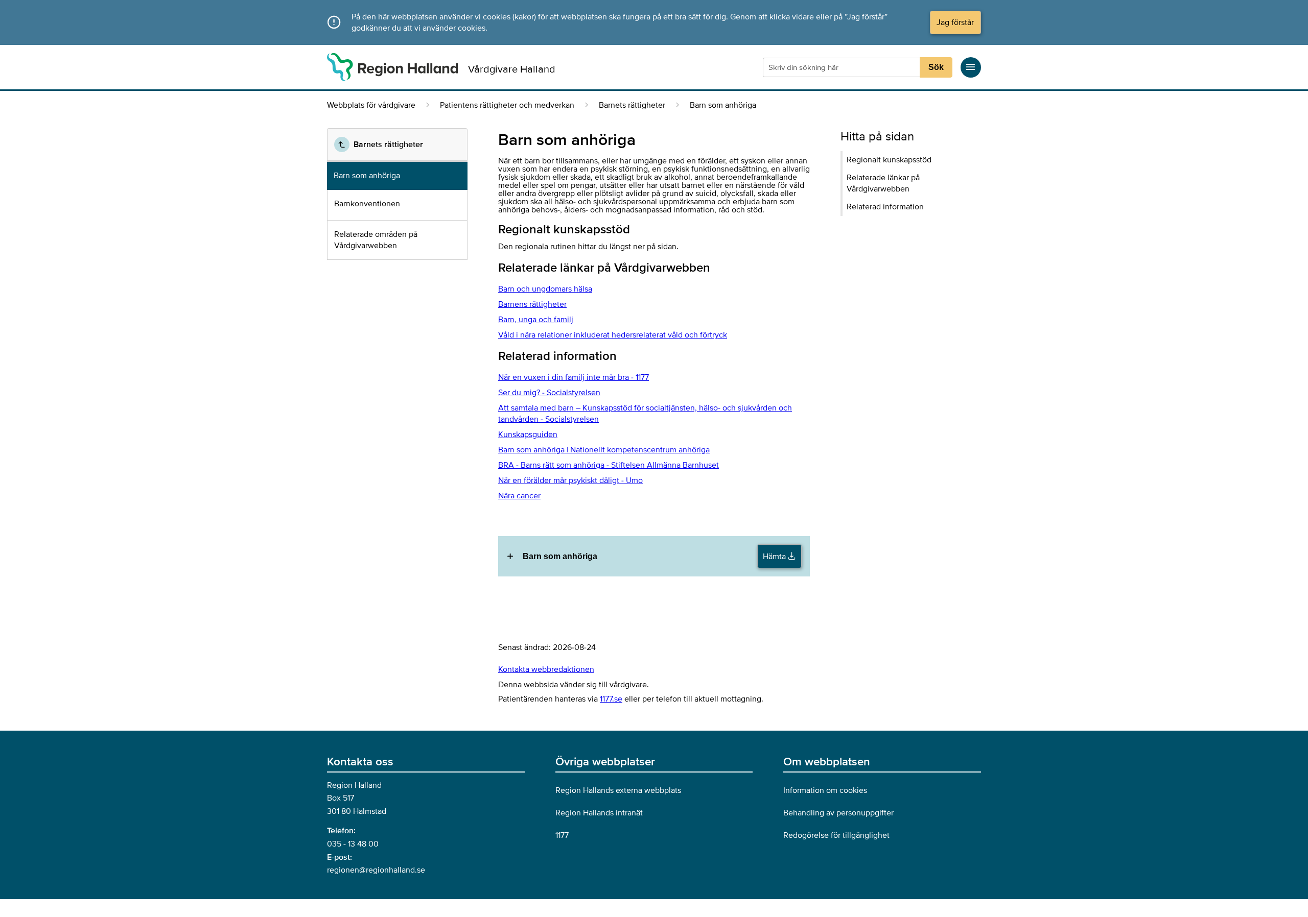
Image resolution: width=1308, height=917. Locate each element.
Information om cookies (825, 790)
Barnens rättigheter (532, 304)
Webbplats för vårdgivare (371, 105)
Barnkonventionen (367, 204)
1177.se (611, 699)
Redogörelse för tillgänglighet (836, 835)
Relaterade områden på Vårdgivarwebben (375, 240)
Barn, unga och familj (535, 320)
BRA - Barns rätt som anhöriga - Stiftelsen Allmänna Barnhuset (608, 465)
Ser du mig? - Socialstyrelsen (549, 393)
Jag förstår (955, 22)
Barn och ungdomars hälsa (545, 289)
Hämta (775, 556)
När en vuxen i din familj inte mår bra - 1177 (573, 377)
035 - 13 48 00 (353, 844)
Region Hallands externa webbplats (618, 790)
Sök (936, 67)
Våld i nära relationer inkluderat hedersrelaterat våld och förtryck (612, 335)
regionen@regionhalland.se (376, 870)
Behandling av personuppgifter (838, 813)
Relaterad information (885, 207)
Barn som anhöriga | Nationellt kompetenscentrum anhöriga (604, 450)
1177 (562, 835)
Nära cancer (519, 496)
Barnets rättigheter (632, 105)
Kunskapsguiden (527, 434)
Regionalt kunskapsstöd (889, 160)
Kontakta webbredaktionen (546, 669)
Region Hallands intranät (599, 813)
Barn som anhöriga (367, 176)
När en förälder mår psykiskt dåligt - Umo (570, 480)
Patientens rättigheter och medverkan (507, 105)
